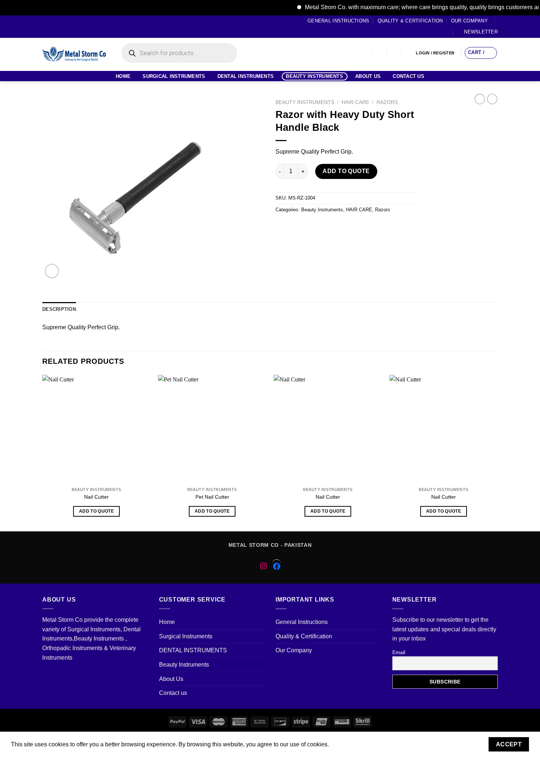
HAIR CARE (355, 102)
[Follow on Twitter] (60, 26)
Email (398, 652)
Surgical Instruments (174, 76)
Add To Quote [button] (96, 511)
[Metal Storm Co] (74, 54)
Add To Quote (346, 171)
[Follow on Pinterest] (74, 26)
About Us (368, 76)
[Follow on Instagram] (53, 26)
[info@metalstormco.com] (380, 53)
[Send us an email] (67, 26)
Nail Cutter (96, 497)
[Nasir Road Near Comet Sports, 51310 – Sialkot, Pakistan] (365, 53)
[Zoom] (52, 271)
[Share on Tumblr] (362, 226)
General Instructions (338, 21)
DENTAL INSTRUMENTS (245, 76)
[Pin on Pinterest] (322, 226)
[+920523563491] (409, 53)
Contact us (408, 76)
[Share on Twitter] (295, 226)
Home (123, 76)
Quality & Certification (410, 21)
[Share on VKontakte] (335, 226)
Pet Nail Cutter (212, 497)
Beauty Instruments (314, 76)
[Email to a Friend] (309, 226)
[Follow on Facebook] (46, 26)
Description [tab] (59, 309)
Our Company (469, 21)
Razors (387, 102)
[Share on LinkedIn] (348, 226)
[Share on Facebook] (282, 226)
